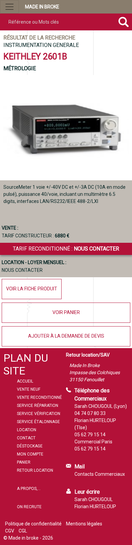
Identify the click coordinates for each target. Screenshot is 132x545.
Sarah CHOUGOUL (93, 499)
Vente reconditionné (39, 397)
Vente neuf (28, 389)
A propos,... (29, 488)
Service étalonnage (38, 421)
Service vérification (38, 413)
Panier (23, 462)
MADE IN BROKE (42, 6)
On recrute (29, 506)
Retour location (35, 470)
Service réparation (37, 405)
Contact (26, 438)
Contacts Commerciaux (99, 474)
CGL (23, 531)
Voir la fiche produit (31, 288)
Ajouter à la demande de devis (66, 336)
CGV (9, 531)
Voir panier (66, 312)
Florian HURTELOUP (95, 506)
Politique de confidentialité (33, 523)
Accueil (25, 381)
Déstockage (30, 446)
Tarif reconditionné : (66, 248)
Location (26, 429)
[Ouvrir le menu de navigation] (9, 7)
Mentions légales (84, 523)
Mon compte (30, 454)
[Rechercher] (123, 22)
